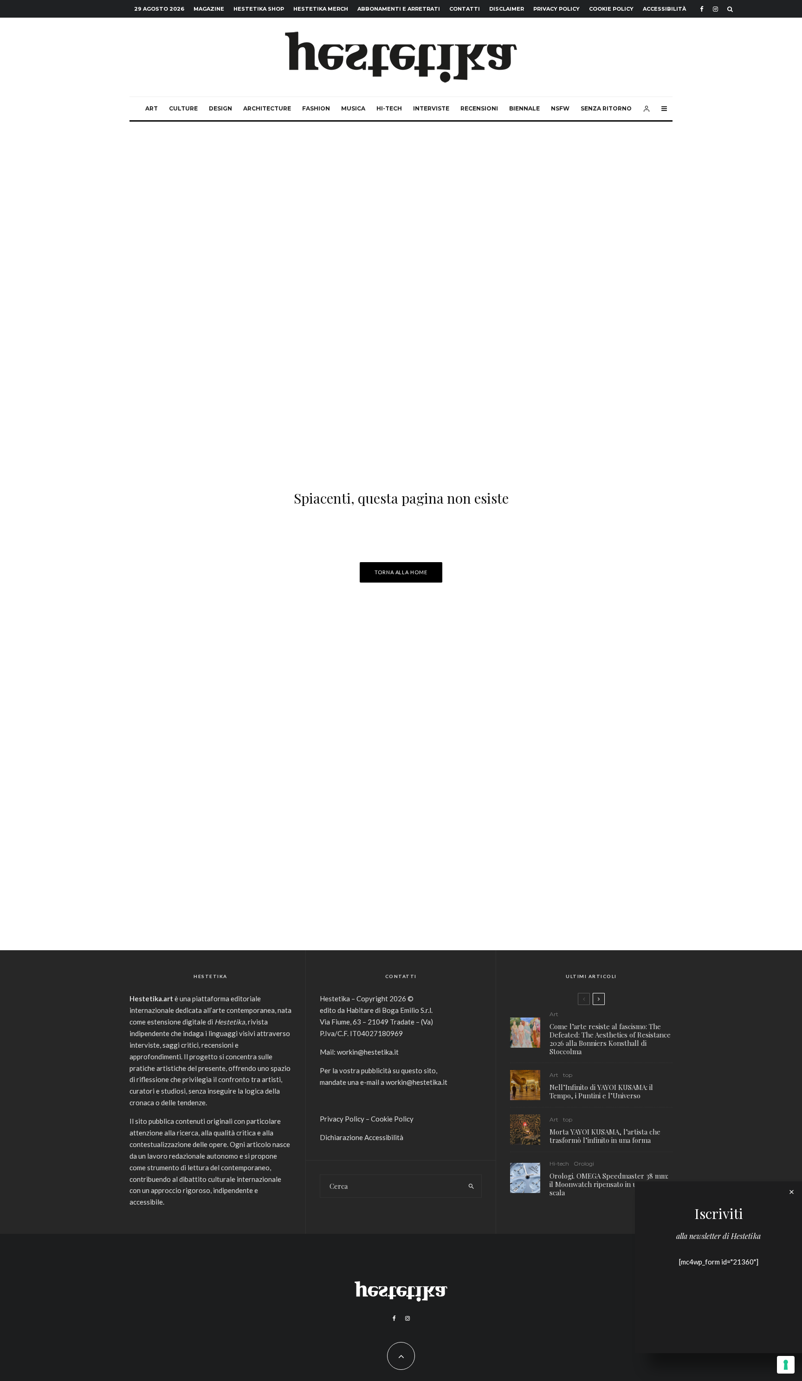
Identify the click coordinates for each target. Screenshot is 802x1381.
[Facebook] (701, 9)
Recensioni (479, 108)
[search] (471, 1186)
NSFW (560, 108)
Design (220, 108)
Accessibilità (664, 9)
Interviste (431, 108)
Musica (353, 108)
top (567, 1074)
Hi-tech (389, 108)
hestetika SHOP (258, 9)
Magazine (209, 9)
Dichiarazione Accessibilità (361, 1137)
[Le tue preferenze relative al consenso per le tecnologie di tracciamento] (786, 1365)
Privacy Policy (556, 9)
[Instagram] (715, 9)
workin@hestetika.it (368, 1052)
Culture (183, 108)
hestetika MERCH (320, 9)
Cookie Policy (611, 9)
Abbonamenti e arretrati (398, 9)
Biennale (524, 108)
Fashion (316, 108)
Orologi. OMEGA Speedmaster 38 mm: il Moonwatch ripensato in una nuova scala (609, 1184)
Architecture (267, 108)
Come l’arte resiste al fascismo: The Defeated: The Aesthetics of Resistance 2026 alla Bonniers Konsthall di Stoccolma (610, 1039)
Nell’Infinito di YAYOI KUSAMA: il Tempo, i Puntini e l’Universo (601, 1091)
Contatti (464, 9)
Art (151, 108)
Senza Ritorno (606, 108)
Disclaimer (506, 9)
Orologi (584, 1163)
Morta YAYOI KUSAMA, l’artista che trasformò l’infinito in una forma (605, 1136)
